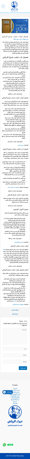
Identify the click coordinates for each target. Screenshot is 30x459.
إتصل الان (15, 403)
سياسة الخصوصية (15, 399)
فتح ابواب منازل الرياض (18, 304)
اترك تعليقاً (25, 39)
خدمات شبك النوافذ (15, 392)
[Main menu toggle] (3, 6)
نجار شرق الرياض (18, 242)
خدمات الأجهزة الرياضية (15, 394)
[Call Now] (4, 392)
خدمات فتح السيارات (15, 395)
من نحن (15, 401)
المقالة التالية (15, 314)
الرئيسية (15, 388)
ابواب (4, 249)
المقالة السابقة (15, 310)
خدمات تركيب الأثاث (17, 39)
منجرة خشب (21, 145)
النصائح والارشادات (15, 397)
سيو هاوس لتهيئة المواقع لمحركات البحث (15, 455)
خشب (14, 301)
